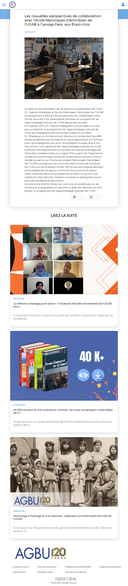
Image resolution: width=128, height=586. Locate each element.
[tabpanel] (64, 68)
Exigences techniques (110, 566)
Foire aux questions (47, 566)
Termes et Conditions (75, 572)
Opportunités (19, 572)
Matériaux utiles (45, 572)
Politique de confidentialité (78, 566)
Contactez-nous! (20, 566)
